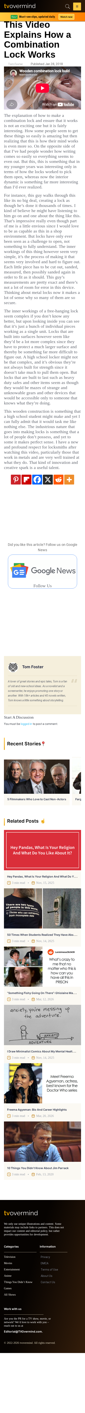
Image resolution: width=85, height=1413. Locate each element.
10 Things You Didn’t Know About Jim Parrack (38, 1224)
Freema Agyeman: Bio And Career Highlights (37, 1166)
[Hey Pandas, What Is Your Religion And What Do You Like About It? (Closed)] (42, 906)
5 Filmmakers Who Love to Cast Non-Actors (36, 855)
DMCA (44, 1323)
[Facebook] (37, 536)
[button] (77, 7)
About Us (46, 1335)
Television (10, 1317)
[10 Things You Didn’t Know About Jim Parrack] (42, 1198)
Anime (8, 1335)
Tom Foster (15, 64)
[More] (69, 536)
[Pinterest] (16, 536)
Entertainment (13, 1329)
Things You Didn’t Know (19, 1342)
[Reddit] (58, 536)
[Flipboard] (26, 536)
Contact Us (48, 1342)
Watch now (66, 16)
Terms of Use (49, 1329)
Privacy (45, 1317)
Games (8, 1348)
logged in (26, 780)
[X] (48, 536)
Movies (8, 1323)
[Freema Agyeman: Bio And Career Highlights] (42, 1140)
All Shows (10, 1354)
